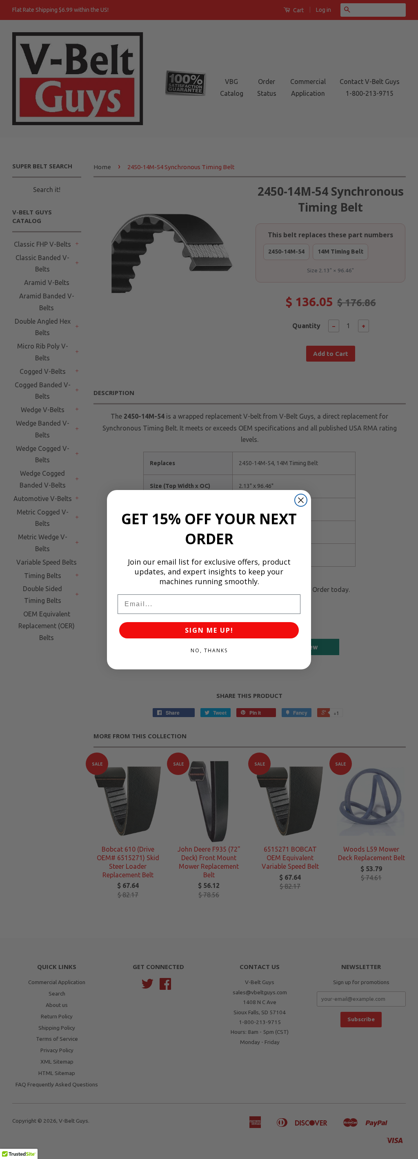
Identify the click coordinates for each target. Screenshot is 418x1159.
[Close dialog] (301, 500)
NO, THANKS (209, 650)
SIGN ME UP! (209, 630)
